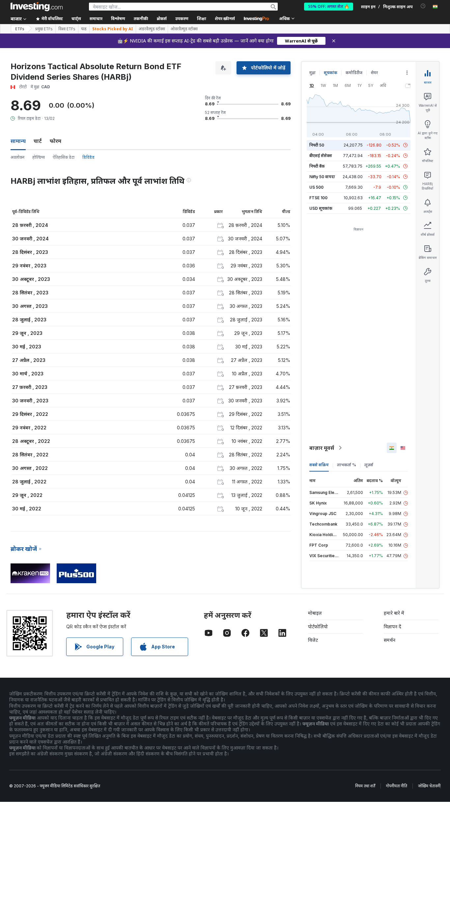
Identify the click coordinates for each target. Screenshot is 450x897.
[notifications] (423, 6)
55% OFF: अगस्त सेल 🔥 (328, 6)
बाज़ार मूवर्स (321, 448)
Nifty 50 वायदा (322, 176)
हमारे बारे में (394, 613)
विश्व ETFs (66, 29)
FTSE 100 (318, 197)
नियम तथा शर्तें (365, 785)
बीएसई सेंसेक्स (320, 155)
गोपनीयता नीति (396, 785)
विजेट (313, 640)
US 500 (316, 187)
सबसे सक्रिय (319, 464)
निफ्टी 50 (316, 145)
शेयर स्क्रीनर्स (225, 18)
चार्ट (38, 141)
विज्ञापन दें (392, 626)
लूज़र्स (368, 464)
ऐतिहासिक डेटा (63, 157)
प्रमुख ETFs (44, 29)
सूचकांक (330, 72)
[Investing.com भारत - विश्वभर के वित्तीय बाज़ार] (37, 6)
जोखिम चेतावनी (429, 785)
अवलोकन (17, 157)
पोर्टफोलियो (318, 626)
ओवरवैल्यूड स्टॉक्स (184, 29)
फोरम (55, 141)
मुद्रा (312, 72)
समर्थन (389, 640)
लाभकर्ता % (346, 464)
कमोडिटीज (354, 72)
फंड (84, 29)
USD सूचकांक (320, 208)
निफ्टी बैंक (317, 166)
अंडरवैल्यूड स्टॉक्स (152, 29)
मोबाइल (315, 613)
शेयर (374, 72)
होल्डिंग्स (38, 157)
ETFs (19, 29)
